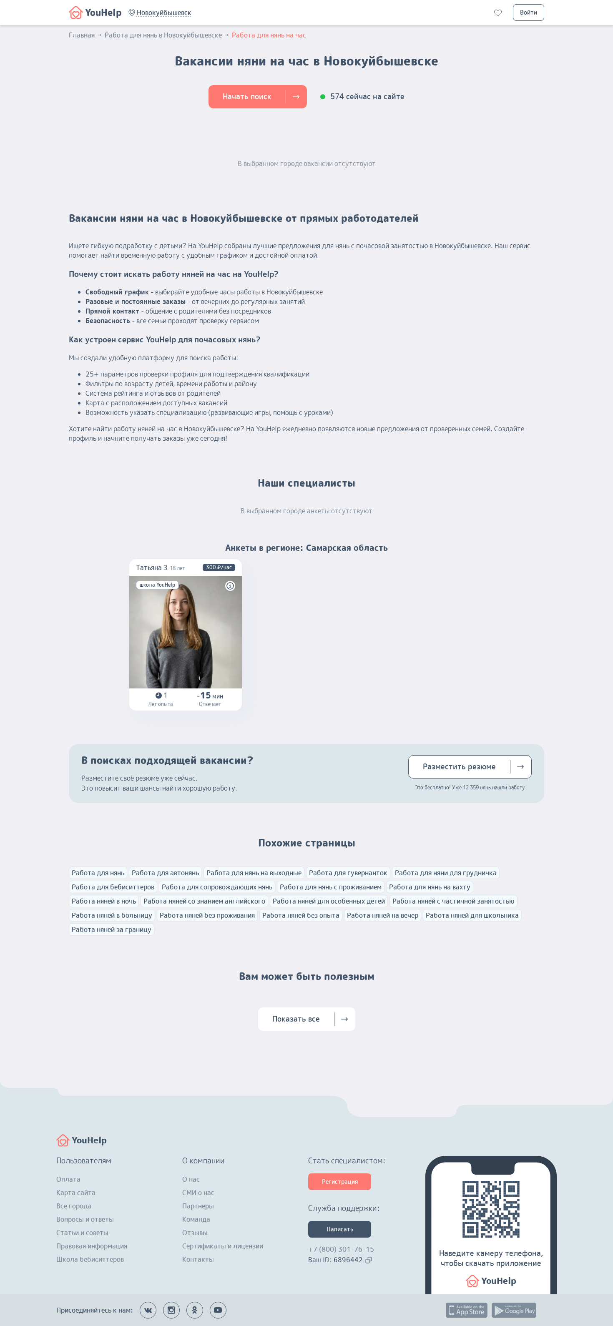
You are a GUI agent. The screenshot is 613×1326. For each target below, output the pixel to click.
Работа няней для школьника (472, 915)
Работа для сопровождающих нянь (217, 887)
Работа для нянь (98, 872)
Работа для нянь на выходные (253, 872)
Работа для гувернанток (348, 872)
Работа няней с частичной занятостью (453, 901)
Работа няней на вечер (382, 915)
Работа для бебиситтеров (113, 887)
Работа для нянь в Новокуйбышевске (163, 35)
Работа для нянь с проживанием (331, 887)
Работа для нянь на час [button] (269, 35)
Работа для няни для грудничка (446, 872)
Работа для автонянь (165, 872)
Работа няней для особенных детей (329, 901)
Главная (82, 35)
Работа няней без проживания (207, 915)
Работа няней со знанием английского (204, 901)
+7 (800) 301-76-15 (341, 1249)
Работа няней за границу (111, 929)
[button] (164, 13)
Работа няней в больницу (112, 915)
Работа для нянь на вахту (429, 887)
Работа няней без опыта (300, 915)
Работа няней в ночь (104, 901)
